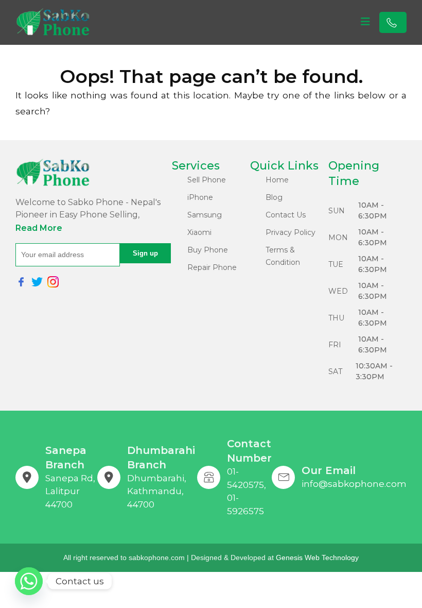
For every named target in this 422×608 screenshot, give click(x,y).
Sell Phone (206, 179)
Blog (274, 197)
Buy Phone (207, 250)
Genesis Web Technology (317, 557)
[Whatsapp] (29, 581)
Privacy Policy (290, 232)
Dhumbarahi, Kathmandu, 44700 (156, 491)
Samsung (204, 214)
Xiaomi (199, 232)
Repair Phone (212, 267)
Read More (38, 228)
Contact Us (286, 214)
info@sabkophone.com (354, 484)
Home (277, 179)
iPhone (200, 197)
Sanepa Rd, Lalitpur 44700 (70, 491)
